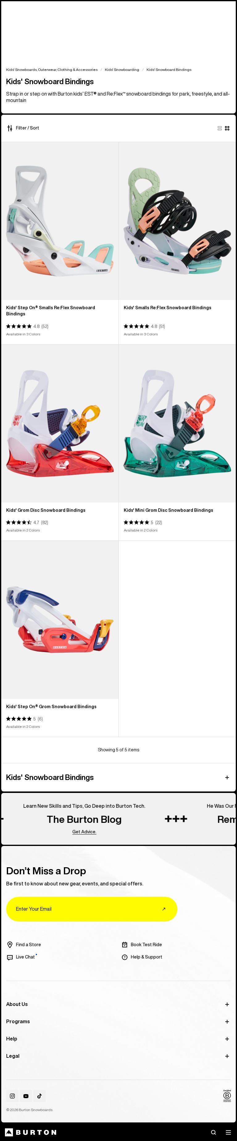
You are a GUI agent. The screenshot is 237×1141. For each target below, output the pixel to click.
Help (11, 1038)
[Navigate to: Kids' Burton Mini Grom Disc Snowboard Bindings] (177, 424)
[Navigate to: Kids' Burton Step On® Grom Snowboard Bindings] (59, 620)
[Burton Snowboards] (30, 1132)
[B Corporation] (227, 1096)
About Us (17, 1004)
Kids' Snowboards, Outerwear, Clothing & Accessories (52, 70)
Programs (18, 1021)
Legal (12, 1055)
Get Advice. (73, 831)
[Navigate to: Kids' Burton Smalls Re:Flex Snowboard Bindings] (177, 221)
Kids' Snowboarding (122, 70)
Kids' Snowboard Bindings (50, 777)
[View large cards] (219, 128)
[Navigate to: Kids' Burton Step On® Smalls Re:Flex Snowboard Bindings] (59, 221)
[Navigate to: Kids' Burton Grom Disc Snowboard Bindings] (59, 424)
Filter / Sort (27, 128)
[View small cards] (227, 128)
